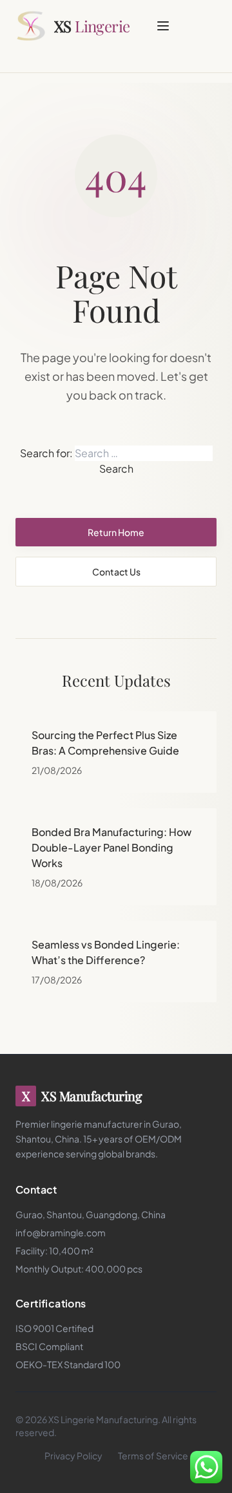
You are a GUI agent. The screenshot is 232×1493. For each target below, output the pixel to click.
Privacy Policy (73, 1455)
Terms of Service (153, 1455)
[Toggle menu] (163, 26)
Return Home (116, 532)
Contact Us (116, 571)
